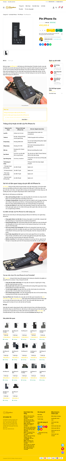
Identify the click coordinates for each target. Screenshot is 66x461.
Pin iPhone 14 (24, 351)
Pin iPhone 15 (24, 330)
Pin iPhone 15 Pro (33, 331)
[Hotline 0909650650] (62, 448)
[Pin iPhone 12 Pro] (34, 366)
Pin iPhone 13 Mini (15, 372)
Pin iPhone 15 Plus (15, 331)
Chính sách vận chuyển (55, 434)
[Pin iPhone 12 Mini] (43, 366)
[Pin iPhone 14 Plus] (15, 345)
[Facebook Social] (39, 427)
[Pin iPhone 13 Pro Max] (34, 345)
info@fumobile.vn (59, 1)
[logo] (11, 7)
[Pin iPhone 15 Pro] (34, 325)
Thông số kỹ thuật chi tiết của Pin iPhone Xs (15, 112)
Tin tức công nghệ (29, 9)
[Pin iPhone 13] (6, 366)
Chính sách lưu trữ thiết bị (55, 431)
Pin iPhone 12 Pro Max (24, 372)
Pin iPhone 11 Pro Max (6, 392)
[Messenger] (62, 452)
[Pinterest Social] (46, 427)
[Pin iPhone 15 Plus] (15, 325)
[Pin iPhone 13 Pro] (43, 345)
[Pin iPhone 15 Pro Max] (6, 325)
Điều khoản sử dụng (56, 416)
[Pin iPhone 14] (25, 345)
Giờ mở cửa (40, 416)
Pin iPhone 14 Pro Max (43, 331)
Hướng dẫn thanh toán (55, 419)
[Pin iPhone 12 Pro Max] (25, 366)
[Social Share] (40, 44)
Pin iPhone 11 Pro (15, 392)
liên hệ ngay (40, 310)
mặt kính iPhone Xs (17, 298)
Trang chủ (21, 6)
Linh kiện (43, 6)
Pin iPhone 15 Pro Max (6, 331)
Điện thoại (28, 6)
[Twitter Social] (41, 427)
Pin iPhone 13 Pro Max (33, 352)
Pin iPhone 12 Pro (33, 372)
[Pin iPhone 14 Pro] (6, 345)
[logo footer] (10, 412)
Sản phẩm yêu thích (11, 1)
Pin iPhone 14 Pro (6, 352)
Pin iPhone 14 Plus (15, 352)
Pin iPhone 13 (6, 371)
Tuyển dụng (40, 419)
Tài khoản (5, 1)
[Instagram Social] (44, 427)
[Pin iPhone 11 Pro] (15, 386)
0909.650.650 (51, 1)
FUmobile (7, 278)
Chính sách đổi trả (55, 428)
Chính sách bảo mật (56, 426)
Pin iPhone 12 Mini (43, 372)
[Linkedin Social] (39, 429)
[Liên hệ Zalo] (62, 445)
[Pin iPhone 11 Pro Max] (6, 386)
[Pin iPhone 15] (25, 325)
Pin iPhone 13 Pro (43, 352)
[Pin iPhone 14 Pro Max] (43, 325)
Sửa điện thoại (35, 6)
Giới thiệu (40, 414)
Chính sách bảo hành (55, 423)
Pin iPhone (5, 186)
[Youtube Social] (41, 429)
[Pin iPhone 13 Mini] (15, 366)
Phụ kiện (21, 9)
